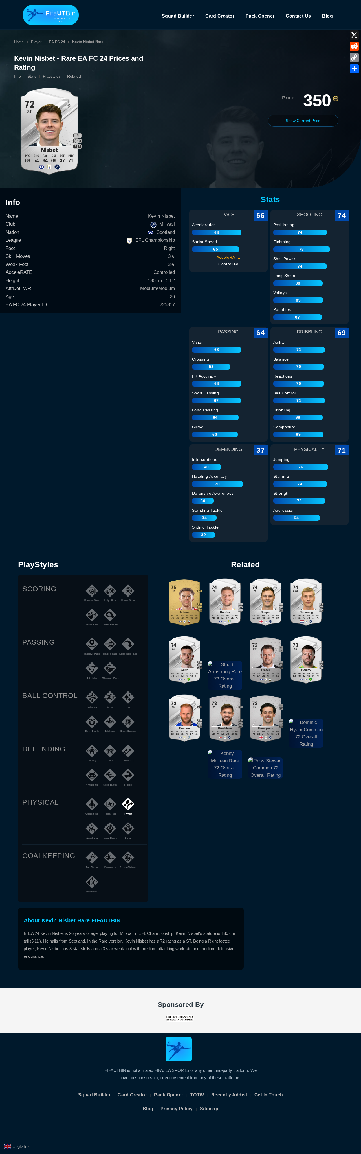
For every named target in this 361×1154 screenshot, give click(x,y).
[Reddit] (354, 46)
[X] (354, 35)
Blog (327, 16)
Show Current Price (303, 120)
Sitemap (209, 1108)
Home (19, 42)
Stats (31, 76)
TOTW (197, 1094)
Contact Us (298, 16)
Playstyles (52, 76)
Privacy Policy (176, 1108)
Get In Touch (268, 1094)
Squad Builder (178, 16)
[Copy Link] (354, 57)
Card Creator (219, 16)
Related (74, 76)
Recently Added (229, 1094)
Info (17, 76)
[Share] (354, 69)
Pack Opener (260, 16)
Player (36, 42)
